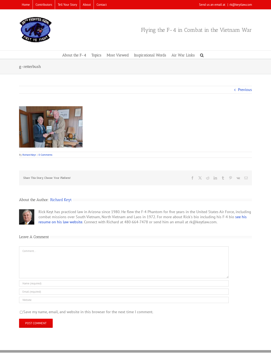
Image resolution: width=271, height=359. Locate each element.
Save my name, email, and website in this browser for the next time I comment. (88, 311)
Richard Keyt (29, 154)
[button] (202, 55)
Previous (245, 89)
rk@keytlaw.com (241, 5)
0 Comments (45, 154)
